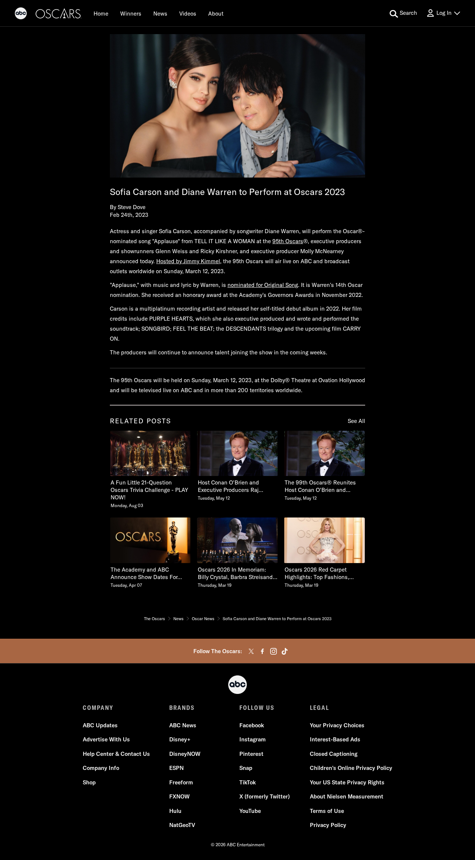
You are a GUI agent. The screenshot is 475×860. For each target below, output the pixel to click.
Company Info (101, 767)
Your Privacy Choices (337, 725)
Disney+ (179, 739)
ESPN (176, 767)
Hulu (175, 810)
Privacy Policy (328, 824)
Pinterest (251, 753)
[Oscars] (59, 14)
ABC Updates (100, 725)
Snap (245, 767)
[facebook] (262, 651)
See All (356, 420)
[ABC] (21, 14)
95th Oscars (287, 241)
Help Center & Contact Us (116, 753)
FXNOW (179, 796)
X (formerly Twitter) (264, 796)
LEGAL (319, 707)
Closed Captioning (333, 753)
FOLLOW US (257, 707)
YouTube (250, 810)
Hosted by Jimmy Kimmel (188, 261)
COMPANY (98, 707)
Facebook (251, 725)
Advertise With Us (106, 739)
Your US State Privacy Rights (347, 782)
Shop (89, 782)
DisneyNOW (184, 753)
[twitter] (251, 651)
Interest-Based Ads (335, 739)
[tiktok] (284, 651)
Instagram (252, 739)
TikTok (247, 782)
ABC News (182, 725)
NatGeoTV (182, 824)
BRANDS (182, 707)
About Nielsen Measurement (346, 796)
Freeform (181, 782)
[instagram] (273, 651)
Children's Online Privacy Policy (351, 767)
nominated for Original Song (262, 284)
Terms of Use (327, 810)
